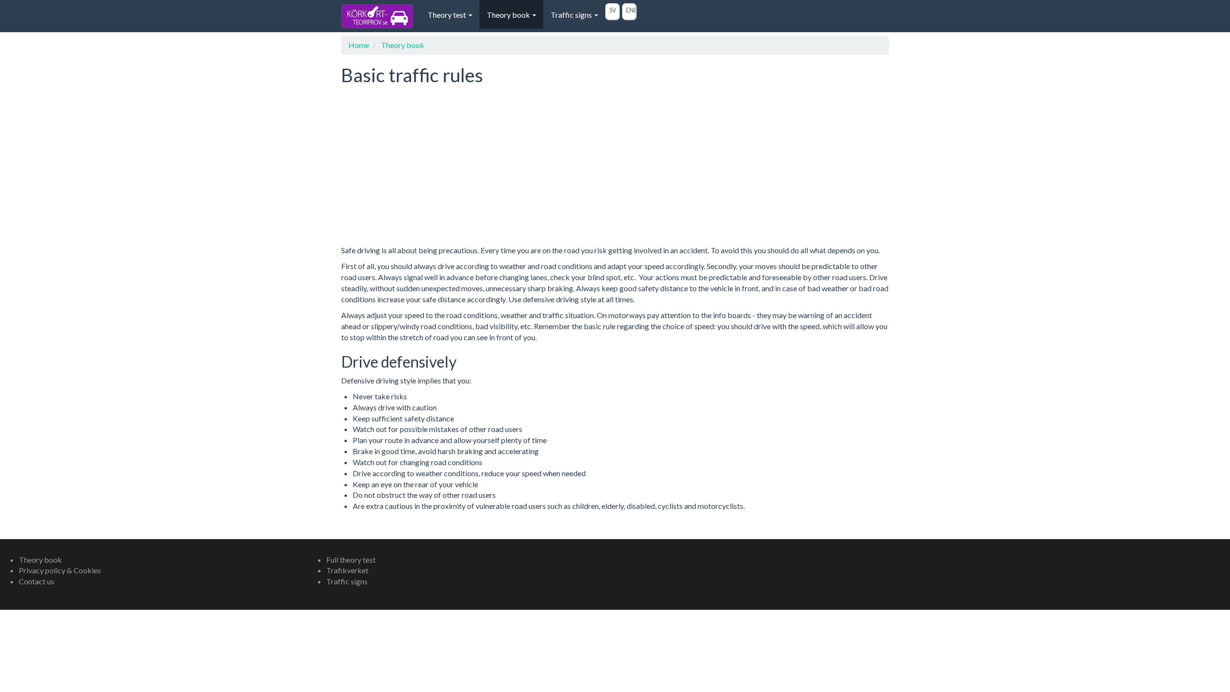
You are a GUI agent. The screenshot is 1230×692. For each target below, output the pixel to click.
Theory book (509, 14)
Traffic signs (572, 14)
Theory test (447, 14)
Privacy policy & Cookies (60, 570)
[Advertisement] (615, 175)
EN (630, 10)
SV (612, 10)
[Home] (380, 16)
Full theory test (351, 559)
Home (358, 44)
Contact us (36, 581)
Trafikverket (347, 570)
